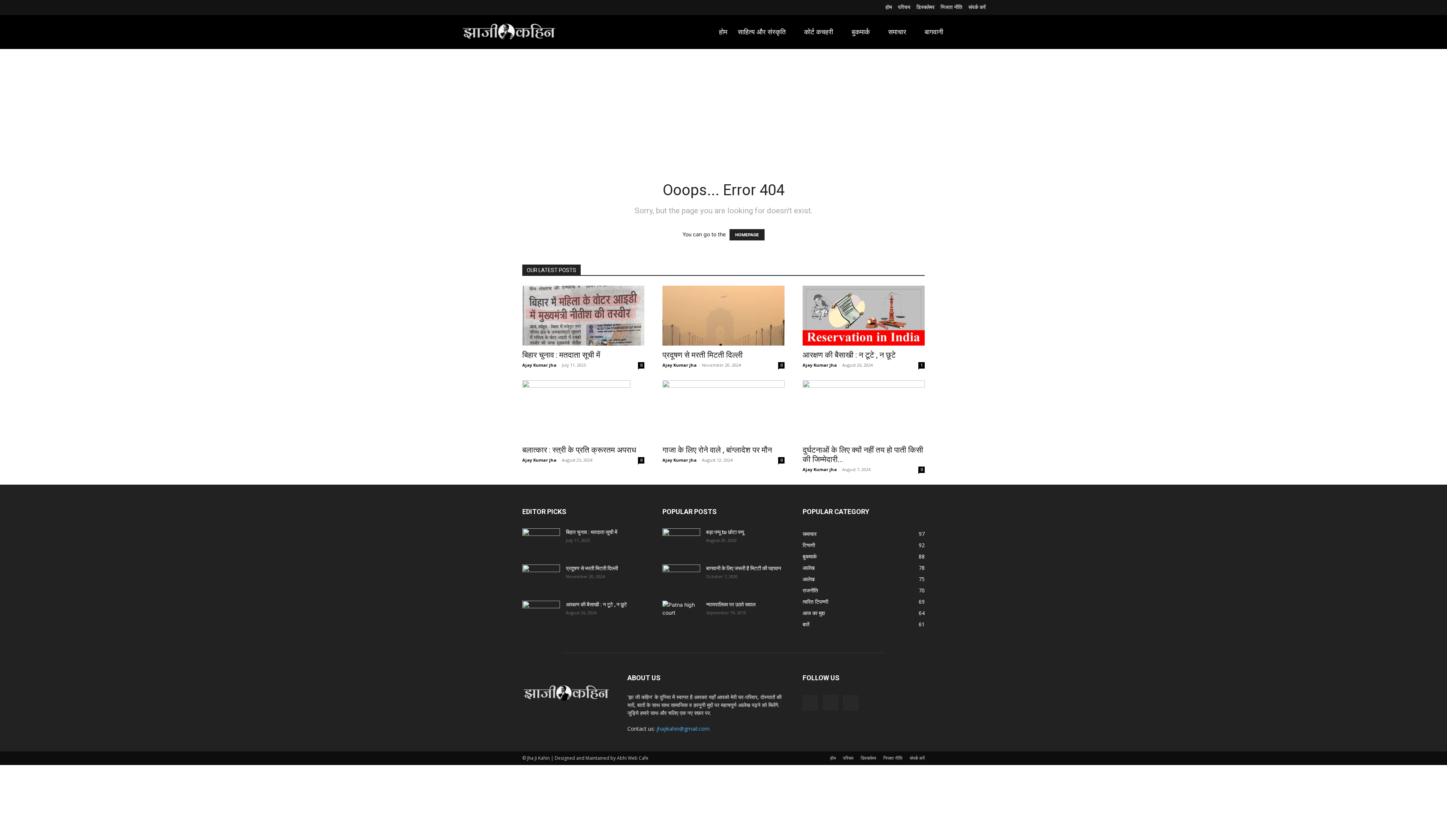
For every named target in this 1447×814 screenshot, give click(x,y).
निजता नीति (892, 758)
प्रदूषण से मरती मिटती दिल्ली (702, 355)
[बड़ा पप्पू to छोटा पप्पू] (681, 541)
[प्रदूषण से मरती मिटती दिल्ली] (723, 316)
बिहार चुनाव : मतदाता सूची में (561, 355)
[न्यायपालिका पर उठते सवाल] (681, 614)
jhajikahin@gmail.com (683, 728)
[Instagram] (475, 7)
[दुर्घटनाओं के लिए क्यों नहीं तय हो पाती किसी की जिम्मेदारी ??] (864, 410)
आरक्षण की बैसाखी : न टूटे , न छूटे (849, 355)
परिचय (848, 758)
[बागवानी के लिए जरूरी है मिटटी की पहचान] (681, 578)
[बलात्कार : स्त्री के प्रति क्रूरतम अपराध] (583, 410)
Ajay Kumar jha (539, 365)
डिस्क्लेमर (868, 758)
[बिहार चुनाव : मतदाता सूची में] (583, 316)
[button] (977, 32)
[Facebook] (466, 7)
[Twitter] (484, 7)
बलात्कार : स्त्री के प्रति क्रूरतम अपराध (579, 449)
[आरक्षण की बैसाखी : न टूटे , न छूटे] (864, 316)
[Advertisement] (723, 105)
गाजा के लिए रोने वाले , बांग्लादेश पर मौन (717, 449)
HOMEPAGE (747, 234)
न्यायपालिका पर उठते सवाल (731, 604)
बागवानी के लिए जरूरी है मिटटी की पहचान (743, 568)
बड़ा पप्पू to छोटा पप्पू (725, 532)
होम (833, 758)
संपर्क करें (917, 758)
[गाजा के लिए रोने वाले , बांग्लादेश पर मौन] (723, 410)
